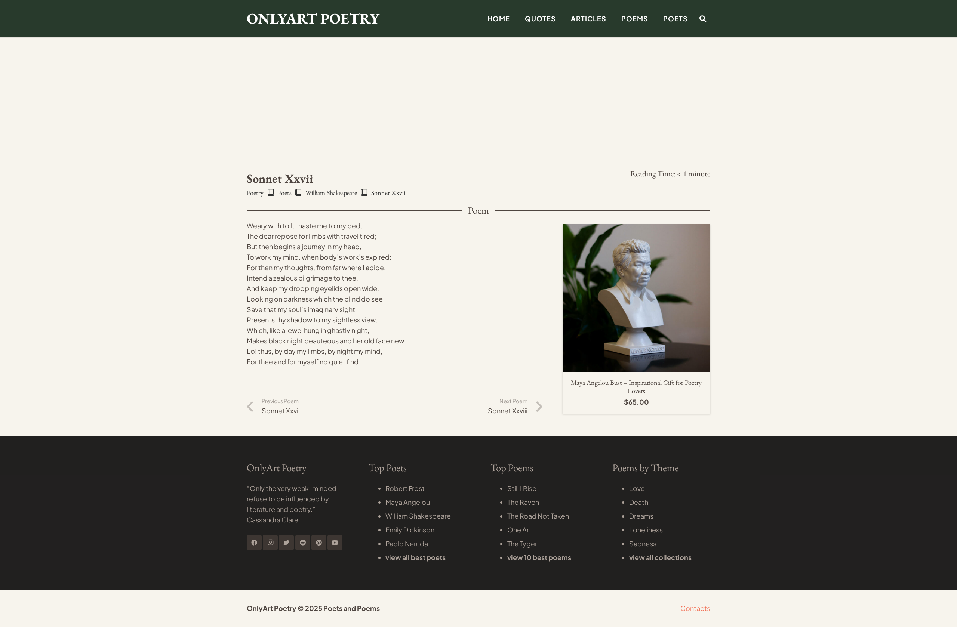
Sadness (642, 543)
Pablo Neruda (406, 543)
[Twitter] (286, 542)
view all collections (660, 557)
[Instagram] (270, 542)
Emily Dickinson (409, 529)
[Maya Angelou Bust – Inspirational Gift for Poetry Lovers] (636, 229)
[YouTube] (334, 542)
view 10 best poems (539, 557)
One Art (519, 529)
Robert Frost (405, 488)
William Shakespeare (418, 516)
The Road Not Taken (538, 516)
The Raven (523, 502)
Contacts (695, 608)
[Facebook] (254, 542)
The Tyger (522, 543)
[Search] (702, 18)
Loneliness (646, 529)
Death (638, 502)
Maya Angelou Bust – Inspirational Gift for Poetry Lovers (636, 386)
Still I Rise (521, 488)
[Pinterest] (318, 542)
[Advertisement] (478, 56)
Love (637, 488)
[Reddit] (302, 542)
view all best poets (415, 557)
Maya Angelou (407, 502)
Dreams (641, 516)
